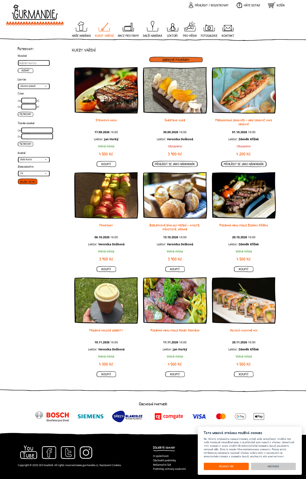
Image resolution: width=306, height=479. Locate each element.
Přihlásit (201, 5)
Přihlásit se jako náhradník (175, 164)
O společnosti (161, 456)
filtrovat (25, 114)
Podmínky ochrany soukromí (169, 469)
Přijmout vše (226, 466)
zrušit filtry (27, 181)
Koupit (106, 164)
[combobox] (34, 86)
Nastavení (273, 466)
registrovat (220, 5)
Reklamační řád (162, 465)
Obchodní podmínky (164, 460)
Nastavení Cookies (110, 465)
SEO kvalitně (46, 465)
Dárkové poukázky (176, 59)
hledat (25, 70)
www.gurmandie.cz (87, 465)
